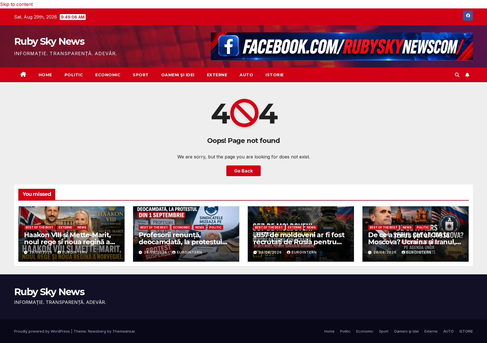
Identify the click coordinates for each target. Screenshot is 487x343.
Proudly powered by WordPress (42, 331)
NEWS (82, 227)
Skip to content (16, 4)
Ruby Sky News (49, 41)
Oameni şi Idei (177, 74)
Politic (74, 74)
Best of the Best (39, 227)
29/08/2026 (41, 252)
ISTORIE (274, 74)
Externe (217, 74)
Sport (141, 74)
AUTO (246, 74)
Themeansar (123, 331)
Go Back (243, 171)
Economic (107, 74)
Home (45, 74)
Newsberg (97, 331)
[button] (457, 75)
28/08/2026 (156, 252)
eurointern (74, 252)
